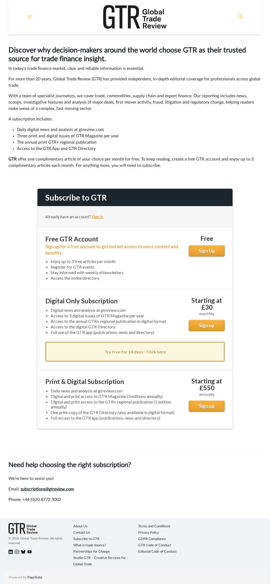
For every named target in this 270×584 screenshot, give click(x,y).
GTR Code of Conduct (154, 545)
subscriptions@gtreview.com (47, 489)
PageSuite (34, 577)
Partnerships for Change (91, 551)
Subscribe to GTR (86, 539)
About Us (80, 526)
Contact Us (81, 532)
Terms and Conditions (154, 526)
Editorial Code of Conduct (157, 551)
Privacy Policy (148, 532)
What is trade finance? (89, 545)
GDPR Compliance (152, 539)
